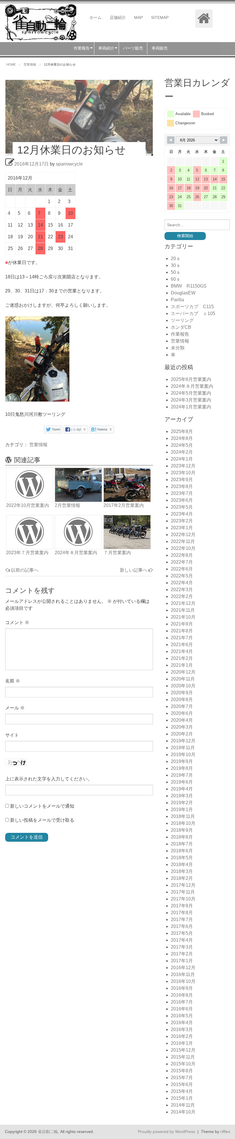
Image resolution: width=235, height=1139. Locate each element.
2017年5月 (182, 933)
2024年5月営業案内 (191, 393)
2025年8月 (182, 431)
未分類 (178, 347)
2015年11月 (183, 1057)
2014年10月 (183, 1112)
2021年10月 (183, 617)
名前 (12, 680)
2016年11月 (183, 974)
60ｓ (176, 279)
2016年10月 (183, 981)
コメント (17, 622)
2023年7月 (182, 493)
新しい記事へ (134, 570)
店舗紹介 (118, 17)
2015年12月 (183, 1050)
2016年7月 (182, 1002)
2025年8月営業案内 (191, 379)
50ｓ (176, 272)
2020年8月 (182, 699)
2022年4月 (182, 582)
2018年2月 (182, 878)
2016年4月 (182, 1022)
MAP (138, 17)
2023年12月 (183, 465)
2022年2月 (182, 596)
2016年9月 (182, 988)
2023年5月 (182, 507)
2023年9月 (182, 479)
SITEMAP (160, 17)
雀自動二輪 (48, 1131)
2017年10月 (183, 898)
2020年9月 (182, 692)
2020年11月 (183, 678)
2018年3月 (182, 871)
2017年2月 (182, 953)
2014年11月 (183, 1105)
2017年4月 (182, 940)
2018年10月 (183, 823)
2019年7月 (182, 775)
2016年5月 (182, 1015)
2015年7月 (182, 1077)
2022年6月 (182, 568)
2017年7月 (182, 919)
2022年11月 (183, 541)
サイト (12, 735)
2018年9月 (182, 830)
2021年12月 (183, 603)
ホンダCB (181, 327)
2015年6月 (182, 1084)
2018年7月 (182, 843)
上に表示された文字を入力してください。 (48, 778)
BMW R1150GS (189, 286)
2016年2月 (182, 1036)
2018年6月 (182, 850)
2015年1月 (182, 1098)
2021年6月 (182, 644)
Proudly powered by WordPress (166, 1131)
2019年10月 (183, 754)
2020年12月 (183, 672)
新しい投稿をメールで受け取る (42, 820)
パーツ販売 (133, 48)
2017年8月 (182, 912)
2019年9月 (182, 761)
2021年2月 (182, 658)
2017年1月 (182, 960)
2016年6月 (182, 1008)
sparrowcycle (69, 164)
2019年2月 (182, 802)
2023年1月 (182, 527)
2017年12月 (183, 885)
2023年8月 (182, 486)
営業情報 (38, 444)
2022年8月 (182, 555)
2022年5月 (182, 575)
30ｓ (176, 265)
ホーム (95, 17)
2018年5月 (182, 857)
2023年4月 (182, 514)
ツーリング (182, 320)
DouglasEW (183, 292)
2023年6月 (182, 500)
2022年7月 (182, 562)
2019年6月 (182, 782)
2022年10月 (183, 548)
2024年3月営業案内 (191, 400)
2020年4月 (182, 720)
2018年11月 (183, 816)
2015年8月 (182, 1070)
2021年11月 (183, 610)
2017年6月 (182, 926)
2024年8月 (182, 438)
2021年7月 (182, 637)
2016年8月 (182, 995)
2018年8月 (182, 837)
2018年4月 (182, 864)
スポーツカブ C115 (192, 306)
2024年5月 (182, 445)
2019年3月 (182, 795)
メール (15, 707)
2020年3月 (182, 727)
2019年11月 (183, 747)
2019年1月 (182, 809)
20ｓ (176, 258)
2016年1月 (182, 1043)
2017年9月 (182, 905)
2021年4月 (182, 651)
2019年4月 (182, 788)
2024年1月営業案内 (191, 406)
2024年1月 (182, 459)
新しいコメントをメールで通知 (42, 806)
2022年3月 (182, 589)
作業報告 (180, 334)
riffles (225, 1131)
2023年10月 (183, 472)
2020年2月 (182, 733)
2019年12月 (183, 740)
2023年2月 (182, 520)
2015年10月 (183, 1063)
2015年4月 (182, 1091)
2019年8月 (182, 768)
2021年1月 (182, 665)
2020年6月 (182, 713)
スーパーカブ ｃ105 (193, 313)
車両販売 (160, 48)
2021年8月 (182, 630)
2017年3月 (182, 947)
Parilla (177, 299)
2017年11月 (183, 892)
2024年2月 (182, 452)
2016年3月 (182, 1029)
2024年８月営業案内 (192, 386)
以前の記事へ (24, 570)
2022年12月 (183, 534)
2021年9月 (182, 623)
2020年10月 (183, 685)
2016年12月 (183, 967)
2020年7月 (182, 706)
